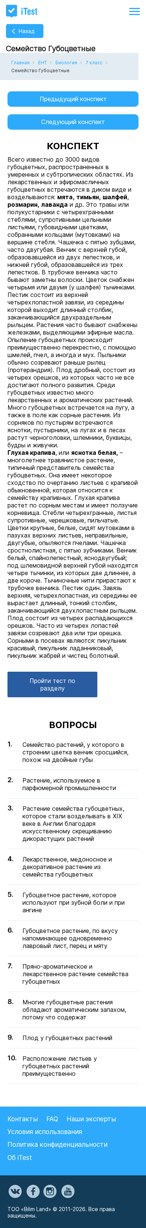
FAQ (52, 1119)
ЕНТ (42, 62)
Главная (20, 62)
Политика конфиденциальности (57, 1144)
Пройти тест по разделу (52, 684)
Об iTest (19, 1157)
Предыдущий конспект (73, 99)
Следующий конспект (73, 122)
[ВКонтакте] (14, 1191)
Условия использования (44, 1132)
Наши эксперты (91, 1119)
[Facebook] (32, 1191)
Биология (66, 62)
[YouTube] (67, 1191)
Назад (26, 31)
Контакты (22, 1119)
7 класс (94, 62)
